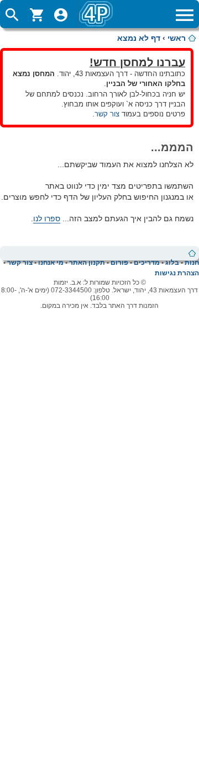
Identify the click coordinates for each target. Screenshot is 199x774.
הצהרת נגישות (177, 273)
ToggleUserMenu (60, 15)
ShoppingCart (36, 15)
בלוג (172, 262)
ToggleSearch (12, 15)
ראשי (176, 38)
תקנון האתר (87, 262)
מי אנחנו (51, 262)
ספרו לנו (46, 218)
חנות (192, 262)
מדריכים (147, 262)
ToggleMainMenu (184, 15)
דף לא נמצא (138, 38)
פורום (119, 262)
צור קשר (107, 114)
